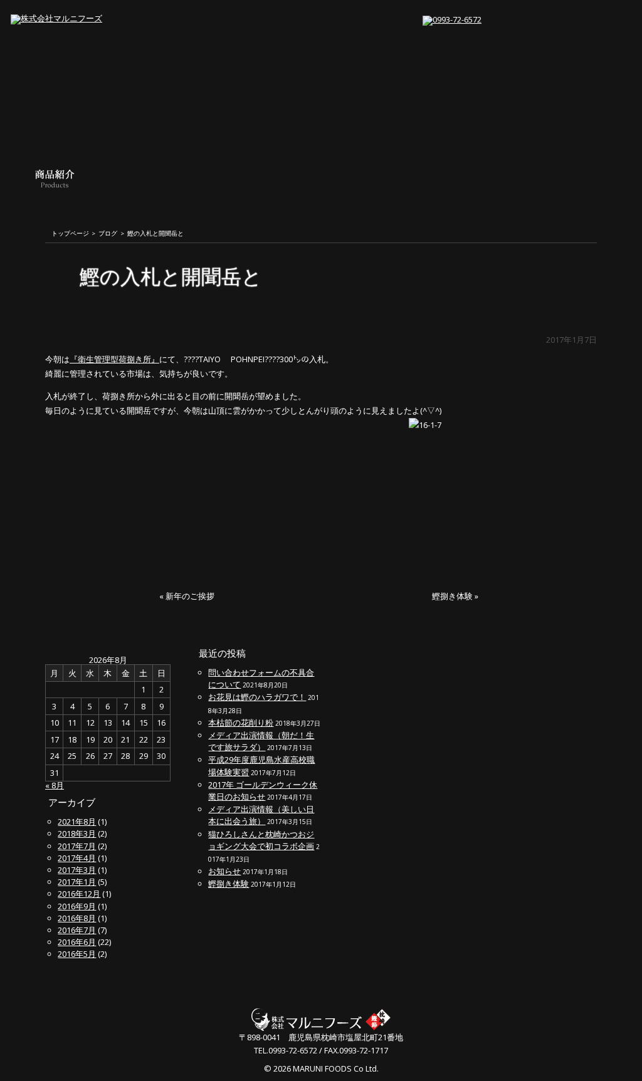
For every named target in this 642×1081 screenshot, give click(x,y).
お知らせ (224, 871)
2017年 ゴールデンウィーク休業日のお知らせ (262, 790)
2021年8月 (77, 821)
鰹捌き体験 (452, 596)
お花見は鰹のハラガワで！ (257, 696)
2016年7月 (77, 930)
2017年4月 (77, 858)
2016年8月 (77, 918)
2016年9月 (77, 906)
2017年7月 (77, 846)
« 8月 (54, 785)
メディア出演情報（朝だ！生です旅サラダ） (261, 741)
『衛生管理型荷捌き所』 (114, 359)
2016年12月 (79, 893)
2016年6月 (77, 942)
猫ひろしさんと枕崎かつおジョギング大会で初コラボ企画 (261, 840)
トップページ (70, 234)
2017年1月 (77, 881)
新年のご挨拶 (190, 596)
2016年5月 (77, 953)
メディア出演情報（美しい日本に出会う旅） (261, 815)
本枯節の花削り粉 (240, 722)
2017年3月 (77, 869)
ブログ (107, 234)
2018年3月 (77, 833)
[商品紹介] (55, 196)
